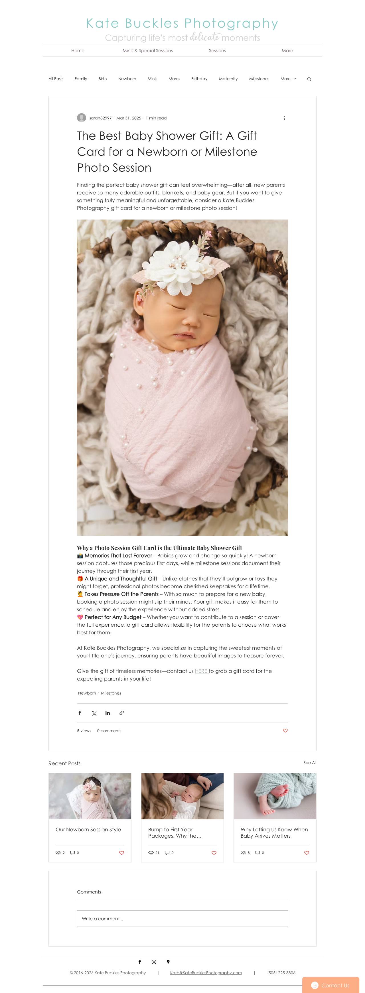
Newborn (127, 78)
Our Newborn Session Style (88, 829)
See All (310, 762)
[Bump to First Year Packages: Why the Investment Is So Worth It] (182, 796)
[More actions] (284, 117)
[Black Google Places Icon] (168, 962)
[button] (147, 50)
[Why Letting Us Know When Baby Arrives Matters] (275, 796)
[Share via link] (121, 713)
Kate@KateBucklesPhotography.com (206, 972)
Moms (174, 78)
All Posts (55, 78)
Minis (152, 78)
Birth (103, 78)
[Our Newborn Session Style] (90, 796)
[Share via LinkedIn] (107, 713)
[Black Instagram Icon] (154, 962)
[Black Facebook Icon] (140, 962)
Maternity (228, 78)
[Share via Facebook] (79, 713)
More (286, 78)
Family (81, 78)
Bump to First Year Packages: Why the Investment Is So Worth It (178, 832)
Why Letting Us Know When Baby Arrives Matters (274, 832)
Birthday (199, 78)
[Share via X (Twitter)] (93, 713)
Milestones (259, 78)
